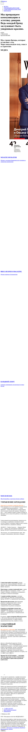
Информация (7, 711)
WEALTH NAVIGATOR (9, 157)
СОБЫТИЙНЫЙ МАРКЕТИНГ (12, 9)
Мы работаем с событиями (8, 629)
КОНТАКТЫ (7, 10)
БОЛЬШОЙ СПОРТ (8, 381)
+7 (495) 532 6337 (8, 708)
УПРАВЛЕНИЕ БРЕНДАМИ (11, 8)
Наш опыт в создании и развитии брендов (12, 505)
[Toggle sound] (4, 674)
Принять (3, 730)
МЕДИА (6, 6)
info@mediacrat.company (10, 710)
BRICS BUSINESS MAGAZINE (11, 271)
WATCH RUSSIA (6, 496)
